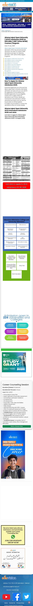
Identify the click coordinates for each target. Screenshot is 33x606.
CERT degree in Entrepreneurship (12, 66)
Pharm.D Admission (10, 234)
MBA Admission (22, 224)
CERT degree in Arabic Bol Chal (12, 75)
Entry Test (22, 265)
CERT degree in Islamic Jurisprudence (13, 60)
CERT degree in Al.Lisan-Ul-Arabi (12, 61)
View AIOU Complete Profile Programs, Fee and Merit (11, 257)
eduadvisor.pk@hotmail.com (11, 586)
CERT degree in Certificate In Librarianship (14, 58)
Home (3, 30)
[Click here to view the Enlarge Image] (16, 168)
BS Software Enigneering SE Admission (10, 238)
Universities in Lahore (22, 242)
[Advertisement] (16, 138)
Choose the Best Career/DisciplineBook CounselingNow (11, 266)
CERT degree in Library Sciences (12, 67)
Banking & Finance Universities (10, 243)
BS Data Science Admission (22, 230)
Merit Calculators (16, 274)
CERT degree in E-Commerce (11, 63)
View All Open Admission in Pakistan (21, 257)
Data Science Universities (10, 230)
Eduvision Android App (13, 590)
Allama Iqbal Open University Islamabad (16, 48)
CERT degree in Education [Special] (13, 64)
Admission (7, 30)
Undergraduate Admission (10, 224)
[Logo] (16, 577)
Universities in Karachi (10, 246)
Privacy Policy (20, 603)
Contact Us (12, 603)
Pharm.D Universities (22, 234)
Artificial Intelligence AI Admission (23, 247)
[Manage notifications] (29, 602)
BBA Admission (22, 238)
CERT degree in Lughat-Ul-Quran (12, 72)
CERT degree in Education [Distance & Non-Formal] (16, 73)
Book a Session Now (17, 426)
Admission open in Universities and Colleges (16, 317)
